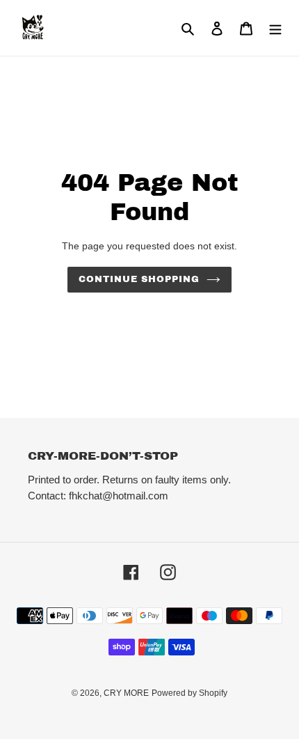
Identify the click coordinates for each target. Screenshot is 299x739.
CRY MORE (126, 693)
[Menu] (275, 28)
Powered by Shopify (189, 693)
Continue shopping (139, 279)
